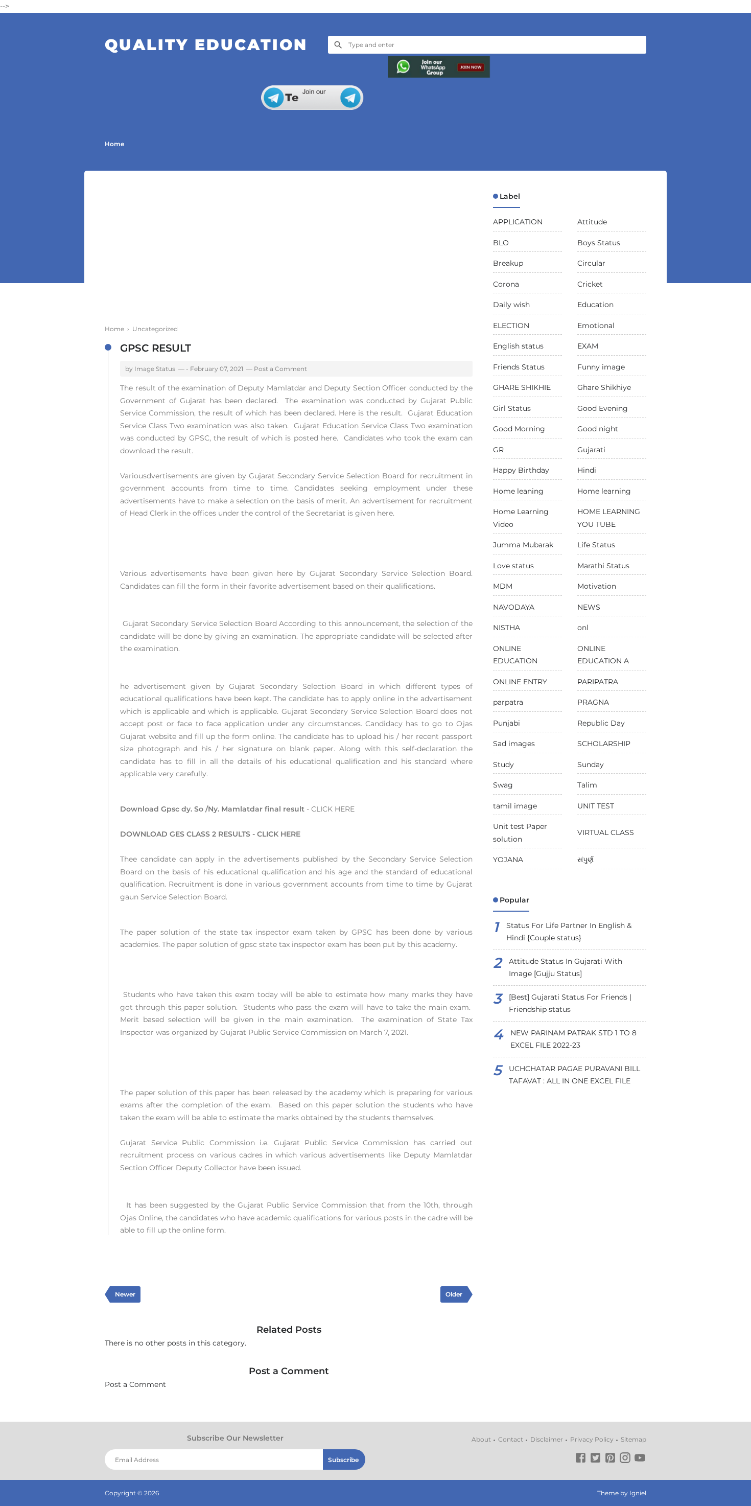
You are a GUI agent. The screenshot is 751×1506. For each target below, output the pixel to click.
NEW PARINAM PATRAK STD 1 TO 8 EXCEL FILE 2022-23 (573, 1039)
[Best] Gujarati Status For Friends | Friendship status (570, 1003)
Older (453, 1294)
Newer (125, 1294)
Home (114, 144)
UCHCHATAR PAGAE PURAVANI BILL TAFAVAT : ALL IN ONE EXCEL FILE (574, 1075)
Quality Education (206, 44)
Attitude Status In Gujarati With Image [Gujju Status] (565, 968)
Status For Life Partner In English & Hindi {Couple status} (568, 932)
